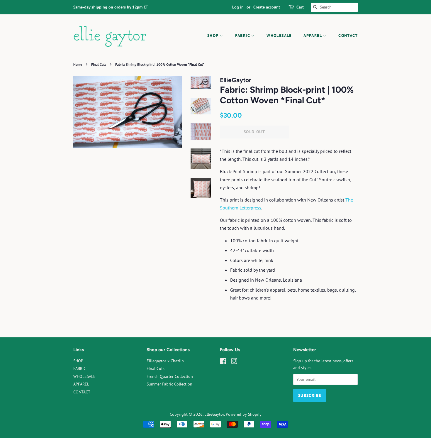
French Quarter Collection (170, 376)
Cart (300, 7)
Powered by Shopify (244, 414)
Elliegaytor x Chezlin (165, 360)
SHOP (213, 35)
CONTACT (348, 35)
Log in (238, 7)
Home (77, 64)
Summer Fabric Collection (169, 384)
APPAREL (313, 35)
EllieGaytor (214, 414)
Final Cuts (98, 64)
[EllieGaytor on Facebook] (223, 362)
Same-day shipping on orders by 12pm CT (110, 7)
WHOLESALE (279, 35)
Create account (266, 7)
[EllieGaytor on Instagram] (234, 362)
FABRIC (243, 35)
